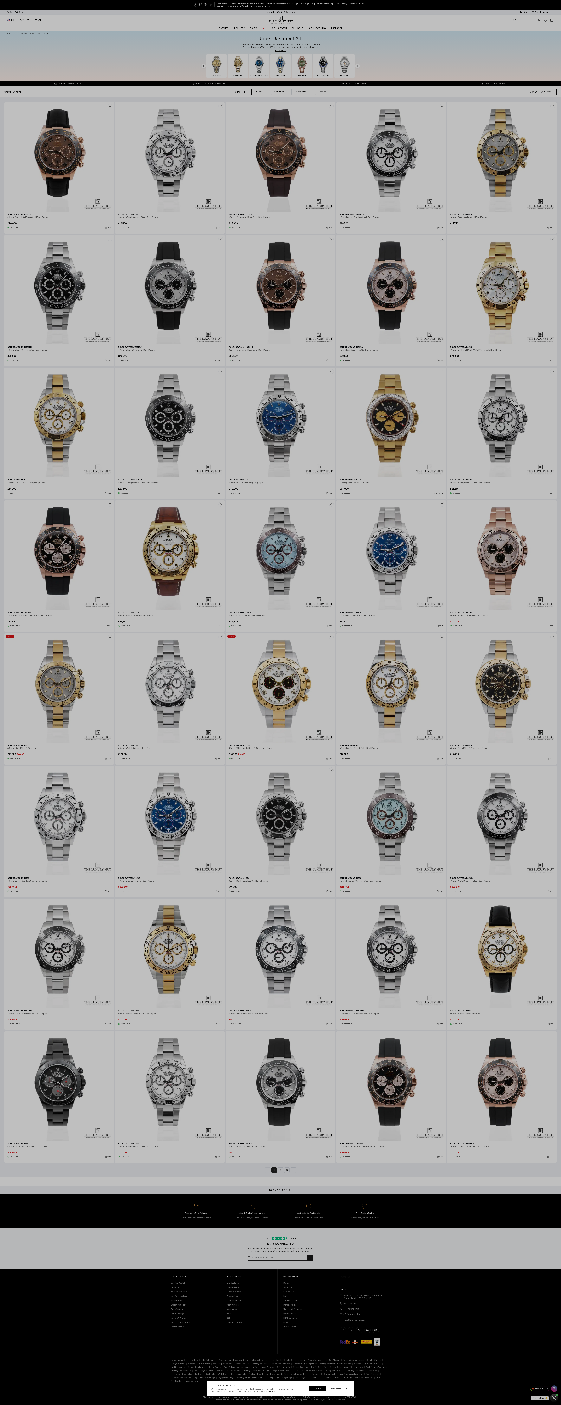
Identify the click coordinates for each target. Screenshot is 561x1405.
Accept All (317, 1388)
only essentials (339, 1388)
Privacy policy (275, 1391)
